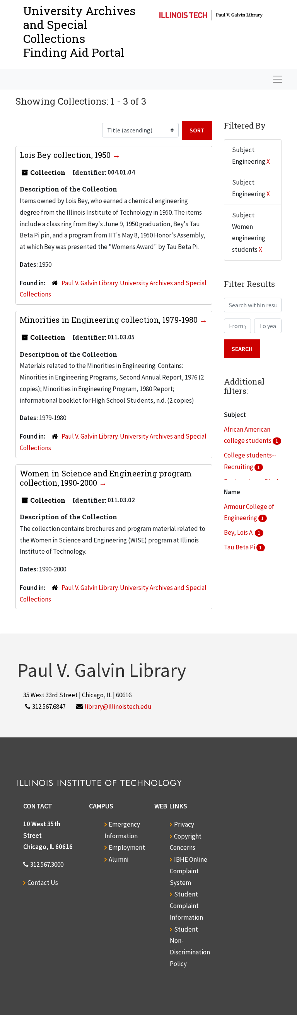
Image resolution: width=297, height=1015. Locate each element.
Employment (127, 847)
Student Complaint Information (186, 906)
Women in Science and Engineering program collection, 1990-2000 (106, 478)
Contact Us (42, 882)
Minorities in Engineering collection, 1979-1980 (110, 320)
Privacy (184, 824)
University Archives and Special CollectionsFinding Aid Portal (79, 31)
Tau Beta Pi (240, 547)
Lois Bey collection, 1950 (66, 155)
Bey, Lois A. (239, 532)
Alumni (118, 859)
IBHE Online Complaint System (188, 871)
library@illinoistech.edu (118, 706)
